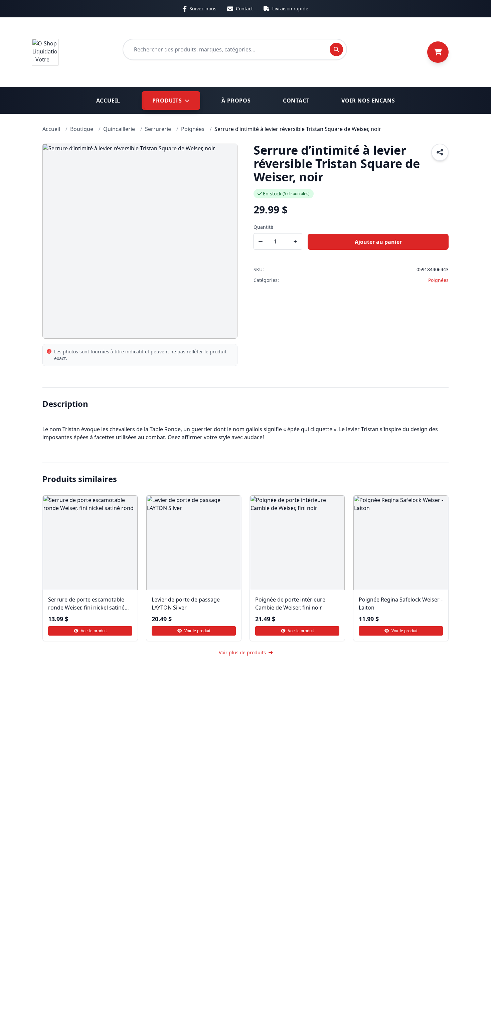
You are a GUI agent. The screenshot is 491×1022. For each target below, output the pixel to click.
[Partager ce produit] (440, 152)
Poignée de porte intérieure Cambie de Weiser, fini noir (290, 603)
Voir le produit (93, 631)
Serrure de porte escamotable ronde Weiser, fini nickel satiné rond (86, 604)
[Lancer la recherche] (336, 49)
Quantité (263, 227)
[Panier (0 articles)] (438, 52)
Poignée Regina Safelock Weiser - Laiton (401, 603)
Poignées (438, 280)
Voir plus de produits (242, 652)
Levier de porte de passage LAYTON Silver (186, 603)
